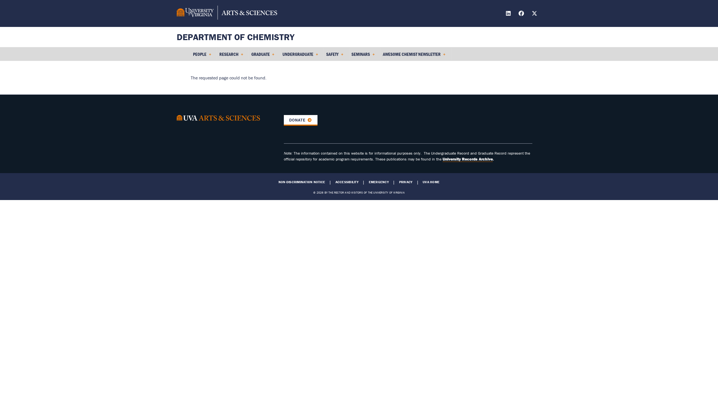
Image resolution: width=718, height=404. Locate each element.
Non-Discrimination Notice (302, 182)
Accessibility (346, 182)
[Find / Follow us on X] (535, 14)
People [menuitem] (198, 56)
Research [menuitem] (227, 56)
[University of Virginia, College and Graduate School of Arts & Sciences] (227, 13)
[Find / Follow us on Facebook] (522, 14)
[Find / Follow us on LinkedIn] (509, 14)
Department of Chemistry (235, 36)
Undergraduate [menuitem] (296, 56)
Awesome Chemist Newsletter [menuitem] (411, 56)
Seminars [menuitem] (359, 56)
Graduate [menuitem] (259, 56)
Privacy (406, 182)
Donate (297, 120)
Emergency (379, 182)
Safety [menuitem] (331, 56)
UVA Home (431, 182)
